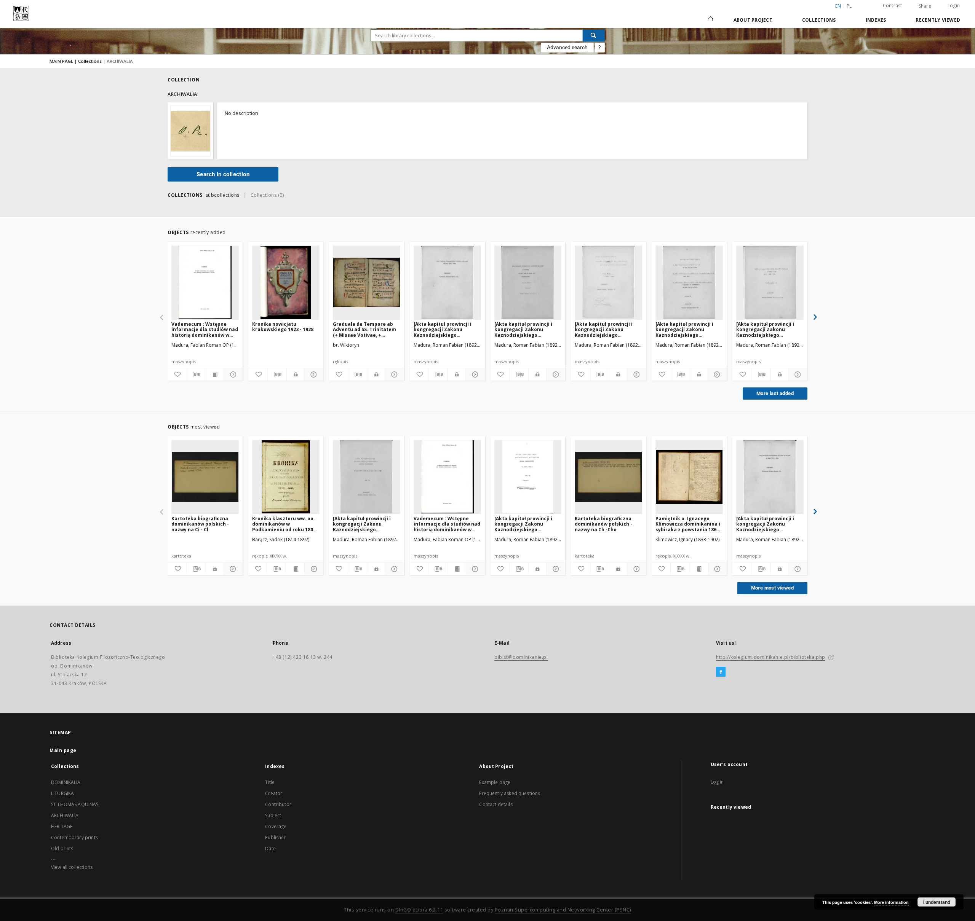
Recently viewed (938, 20)
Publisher (275, 837)
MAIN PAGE (61, 61)
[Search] (594, 35)
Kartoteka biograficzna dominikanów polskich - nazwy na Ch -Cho (603, 523)
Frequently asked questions (509, 793)
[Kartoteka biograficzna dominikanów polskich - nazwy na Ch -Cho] (608, 476)
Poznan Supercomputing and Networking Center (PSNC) (563, 910)
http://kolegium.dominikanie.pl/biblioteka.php (770, 657)
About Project (753, 20)
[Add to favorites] (177, 374)
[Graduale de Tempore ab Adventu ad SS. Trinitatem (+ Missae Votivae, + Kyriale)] (366, 282)
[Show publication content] (214, 374)
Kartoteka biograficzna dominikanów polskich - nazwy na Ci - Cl (200, 523)
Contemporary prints (74, 837)
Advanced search (567, 47)
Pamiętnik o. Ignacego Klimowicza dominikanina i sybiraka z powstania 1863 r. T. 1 (687, 523)
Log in (717, 782)
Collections (819, 20)
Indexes (876, 20)
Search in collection (223, 174)
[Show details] (232, 374)
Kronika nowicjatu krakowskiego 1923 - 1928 (282, 327)
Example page (494, 782)
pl (849, 5)
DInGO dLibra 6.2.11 (419, 910)
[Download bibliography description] (195, 374)
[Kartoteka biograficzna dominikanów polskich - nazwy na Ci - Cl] (205, 476)
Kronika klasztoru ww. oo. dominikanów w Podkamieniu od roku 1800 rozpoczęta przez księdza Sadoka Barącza (284, 523)
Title (270, 782)
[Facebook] (721, 672)
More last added (775, 393)
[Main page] (710, 19)
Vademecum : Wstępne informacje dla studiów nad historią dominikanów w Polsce (204, 329)
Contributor (278, 804)
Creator (273, 793)
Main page (63, 750)
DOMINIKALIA (66, 782)
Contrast (892, 5)
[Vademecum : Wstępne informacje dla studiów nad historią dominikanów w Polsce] (205, 282)
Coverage (275, 826)
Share (925, 6)
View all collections (72, 867)
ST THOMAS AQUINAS (75, 804)
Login (954, 5)
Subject (273, 815)
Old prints (62, 848)
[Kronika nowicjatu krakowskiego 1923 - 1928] (286, 282)
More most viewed (772, 588)
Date (270, 848)
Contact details (495, 804)
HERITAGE (61, 826)
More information (891, 902)
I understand (936, 902)
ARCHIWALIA (65, 815)
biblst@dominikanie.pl (521, 657)
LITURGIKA (62, 793)
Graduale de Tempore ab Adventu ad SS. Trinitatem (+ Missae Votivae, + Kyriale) (364, 329)
